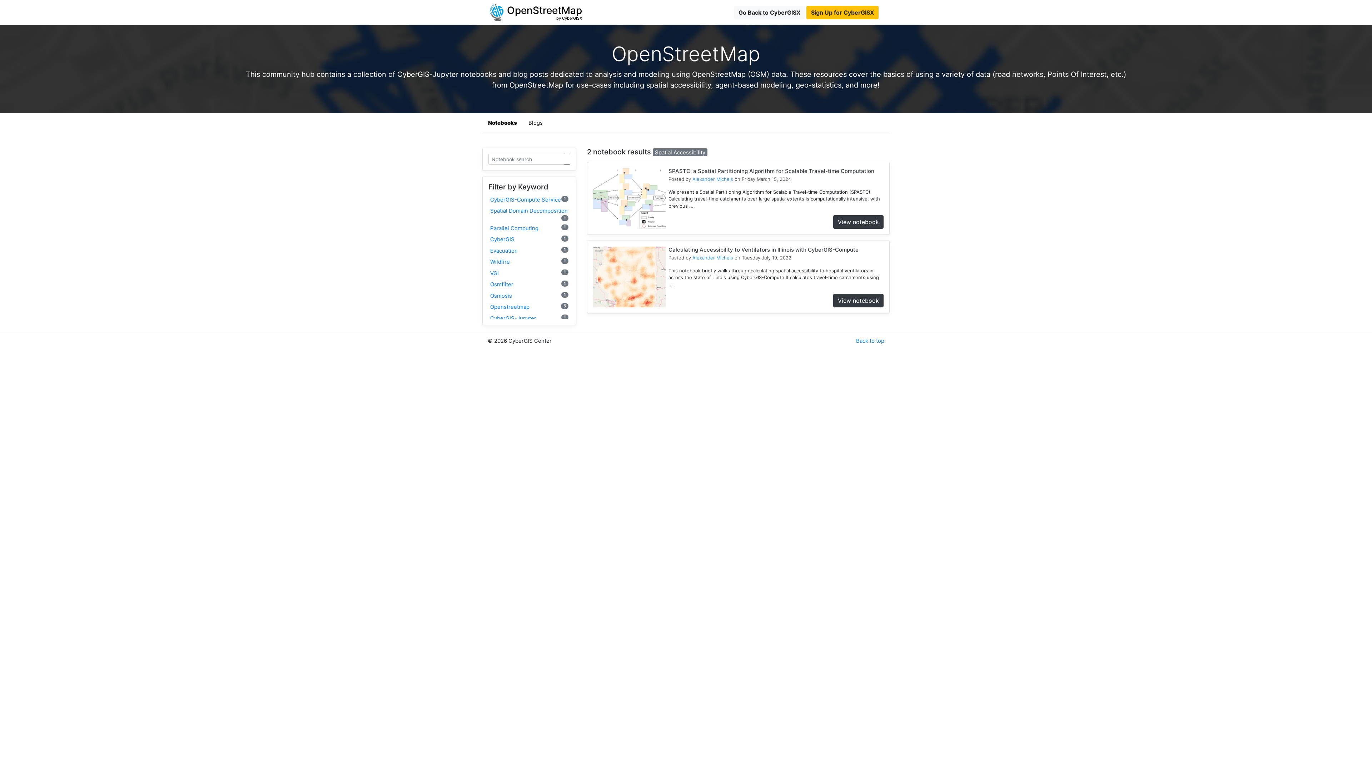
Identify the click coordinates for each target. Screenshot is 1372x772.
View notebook (858, 222)
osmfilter (528, 284)
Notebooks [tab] (502, 122)
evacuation (528, 250)
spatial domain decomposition (529, 213)
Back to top (870, 340)
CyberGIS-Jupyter (528, 318)
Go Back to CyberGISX (769, 12)
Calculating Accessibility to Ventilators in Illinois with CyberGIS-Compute (763, 249)
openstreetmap (528, 306)
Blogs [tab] (535, 122)
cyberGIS (528, 239)
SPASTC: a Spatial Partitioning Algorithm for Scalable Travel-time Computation (771, 171)
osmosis (528, 295)
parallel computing (528, 227)
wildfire (528, 261)
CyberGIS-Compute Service (528, 199)
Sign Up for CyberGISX (842, 12)
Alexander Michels (712, 179)
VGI (528, 272)
